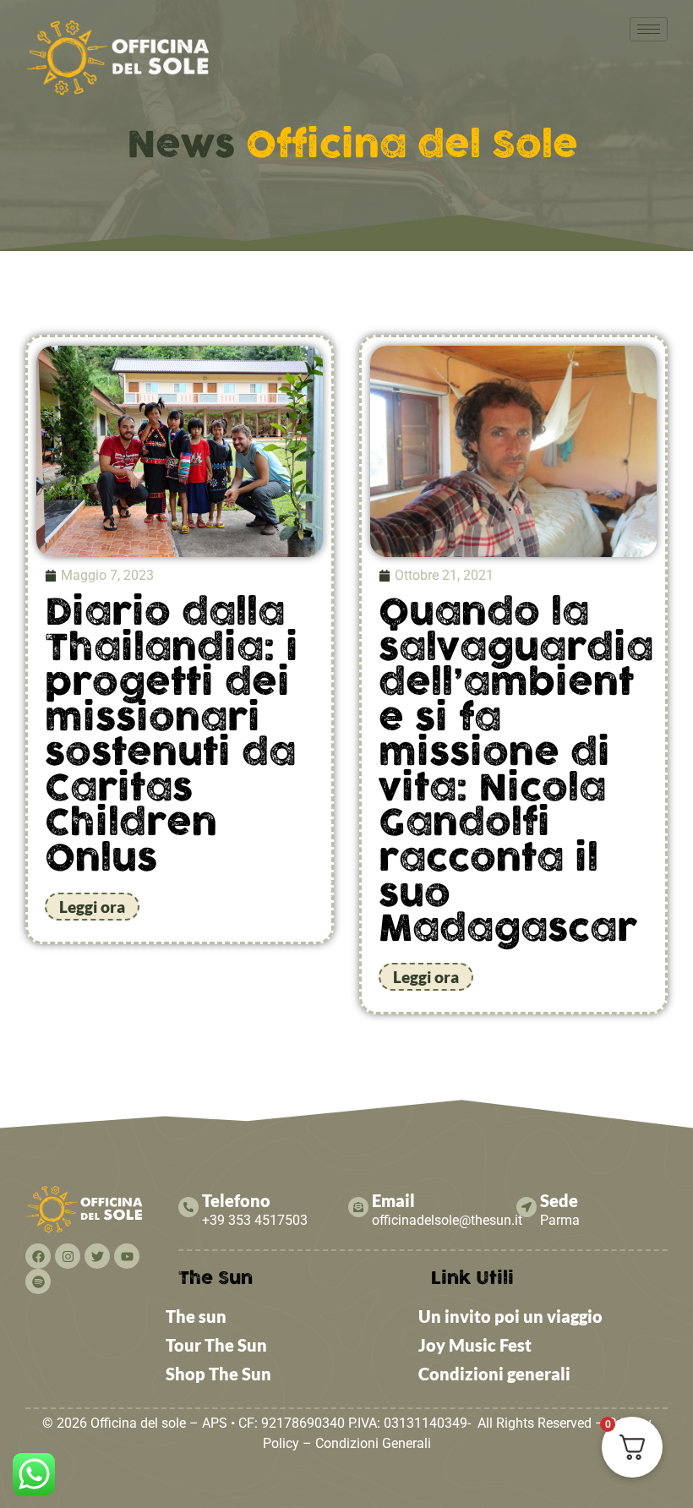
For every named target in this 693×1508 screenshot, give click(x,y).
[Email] (358, 1207)
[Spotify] (38, 1281)
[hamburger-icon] (649, 29)
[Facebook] (38, 1256)
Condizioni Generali (373, 1443)
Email (393, 1200)
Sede (559, 1200)
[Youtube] (126, 1256)
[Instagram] (67, 1256)
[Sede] (526, 1207)
